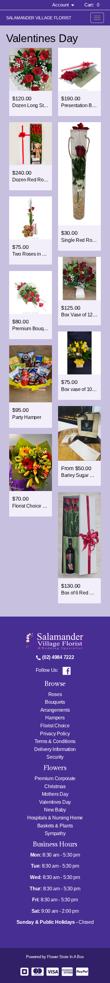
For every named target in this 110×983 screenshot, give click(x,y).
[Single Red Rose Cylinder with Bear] (79, 174)
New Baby (55, 809)
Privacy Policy (55, 733)
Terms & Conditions (55, 741)
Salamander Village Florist (39, 17)
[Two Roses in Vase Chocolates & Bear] (30, 217)
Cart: (91, 4)
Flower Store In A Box (65, 956)
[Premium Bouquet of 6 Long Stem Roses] (30, 292)
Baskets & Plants (55, 825)
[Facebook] (67, 670)
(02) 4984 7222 (57, 657)
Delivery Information (55, 749)
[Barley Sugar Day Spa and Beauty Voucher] (79, 433)
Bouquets (55, 702)
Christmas (54, 786)
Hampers (54, 717)
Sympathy (55, 833)
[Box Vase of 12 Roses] (79, 278)
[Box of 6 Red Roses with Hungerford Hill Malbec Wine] (79, 535)
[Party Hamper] (30, 374)
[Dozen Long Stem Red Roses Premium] (30, 69)
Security (55, 757)
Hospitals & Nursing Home (55, 817)
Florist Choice (54, 725)
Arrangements (55, 710)
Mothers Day (55, 794)
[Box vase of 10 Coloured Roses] (79, 353)
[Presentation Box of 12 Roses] (79, 69)
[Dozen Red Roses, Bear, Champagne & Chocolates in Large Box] (30, 143)
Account (61, 4)
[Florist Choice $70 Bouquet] (30, 462)
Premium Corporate (55, 778)
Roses (55, 694)
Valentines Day (55, 802)
